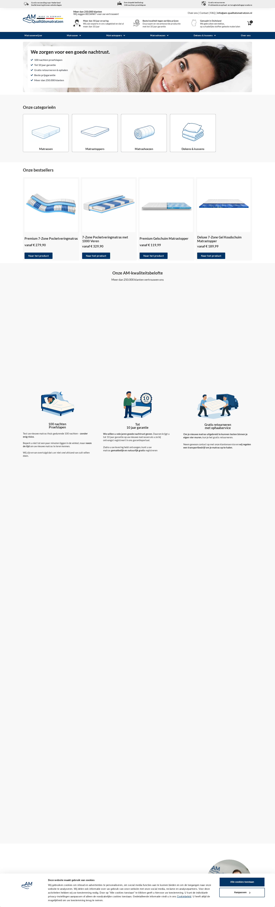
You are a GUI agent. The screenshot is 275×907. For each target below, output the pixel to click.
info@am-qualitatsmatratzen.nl (234, 12)
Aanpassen (240, 892)
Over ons (193, 12)
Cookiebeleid (184, 896)
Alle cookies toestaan (242, 881)
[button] (74, 35)
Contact (204, 12)
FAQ (212, 12)
